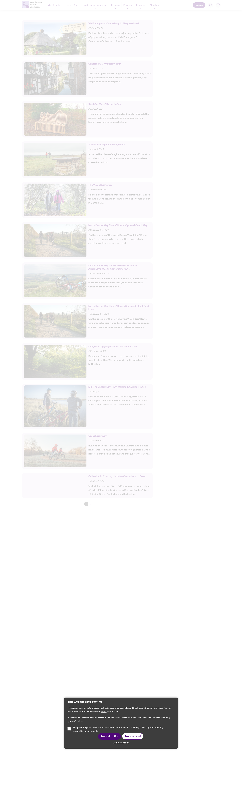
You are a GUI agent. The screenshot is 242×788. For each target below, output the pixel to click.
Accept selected (133, 736)
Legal (104, 712)
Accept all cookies (109, 736)
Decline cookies (121, 743)
